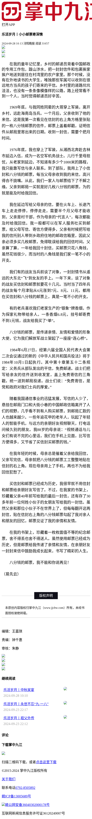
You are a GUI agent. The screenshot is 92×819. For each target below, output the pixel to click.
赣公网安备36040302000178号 (27, 805)
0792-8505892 (25, 788)
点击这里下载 (46, 762)
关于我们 (8, 779)
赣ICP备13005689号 (16, 796)
